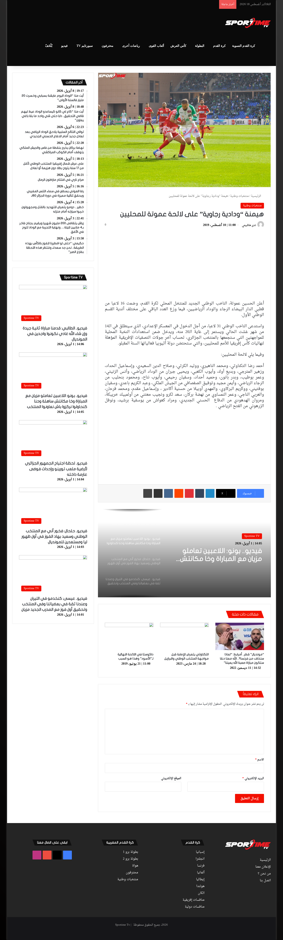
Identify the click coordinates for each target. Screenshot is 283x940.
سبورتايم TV (84, 45)
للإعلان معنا (263, 867)
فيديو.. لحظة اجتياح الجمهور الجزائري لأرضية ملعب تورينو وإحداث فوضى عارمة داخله (56, 468)
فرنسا (201, 866)
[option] (184, 553)
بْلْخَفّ (48, 45)
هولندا (200, 886)
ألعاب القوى (156, 45)
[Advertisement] (97, 23)
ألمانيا (201, 873)
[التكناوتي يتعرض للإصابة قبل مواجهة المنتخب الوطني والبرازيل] (184, 636)
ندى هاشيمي (249, 225)
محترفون (107, 45)
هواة (135, 866)
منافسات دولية (195, 907)
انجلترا (200, 859)
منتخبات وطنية (239, 196)
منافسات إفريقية (194, 900)
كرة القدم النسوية (243, 45)
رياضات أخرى (131, 45)
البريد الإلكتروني (253, 778)
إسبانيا (200, 852)
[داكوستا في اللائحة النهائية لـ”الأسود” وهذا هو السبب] (129, 636)
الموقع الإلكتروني (171, 778)
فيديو (64, 45)
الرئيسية (256, 196)
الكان (201, 893)
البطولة (199, 45)
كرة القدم (219, 45)
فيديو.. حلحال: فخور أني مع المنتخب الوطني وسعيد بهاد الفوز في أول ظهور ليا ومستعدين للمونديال (220, 555)
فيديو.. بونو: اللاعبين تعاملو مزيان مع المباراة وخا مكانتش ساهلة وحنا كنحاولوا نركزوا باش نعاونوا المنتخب (56, 401)
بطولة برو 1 (130, 852)
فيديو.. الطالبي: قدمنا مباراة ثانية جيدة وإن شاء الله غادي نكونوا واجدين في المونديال (55, 333)
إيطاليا (200, 879)
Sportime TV (252, 536)
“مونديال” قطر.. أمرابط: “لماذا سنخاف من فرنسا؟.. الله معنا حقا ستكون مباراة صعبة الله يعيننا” (242, 658)
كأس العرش (178, 45)
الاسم (259, 759)
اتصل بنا (265, 881)
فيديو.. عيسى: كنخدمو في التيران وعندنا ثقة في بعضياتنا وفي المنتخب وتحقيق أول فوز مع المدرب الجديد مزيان (54, 604)
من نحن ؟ (264, 874)
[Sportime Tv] (248, 23)
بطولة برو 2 (130, 859)
